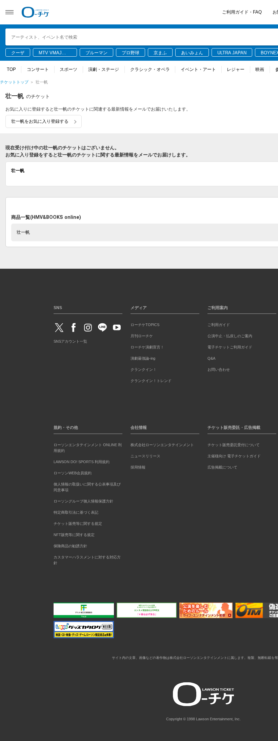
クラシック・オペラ (150, 69)
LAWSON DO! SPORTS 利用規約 (82, 462)
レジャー (235, 69)
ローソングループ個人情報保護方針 (83, 501)
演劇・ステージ (103, 69)
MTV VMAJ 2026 (50, 53)
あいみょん (192, 52)
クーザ (17, 52)
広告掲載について (222, 467)
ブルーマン (96, 52)
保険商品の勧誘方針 (70, 546)
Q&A (211, 358)
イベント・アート (198, 69)
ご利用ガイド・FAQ (242, 12)
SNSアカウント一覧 (70, 341)
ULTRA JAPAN (231, 52)
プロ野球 (130, 52)
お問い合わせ (218, 369)
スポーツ (68, 69)
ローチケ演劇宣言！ (147, 347)
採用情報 (138, 467)
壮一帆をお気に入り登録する (39, 121)
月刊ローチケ (142, 336)
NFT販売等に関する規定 (74, 535)
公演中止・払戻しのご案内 (229, 336)
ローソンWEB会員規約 (73, 473)
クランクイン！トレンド (151, 381)
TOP (11, 69)
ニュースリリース (145, 456)
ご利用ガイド (218, 325)
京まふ (160, 52)
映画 (259, 69)
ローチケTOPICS (145, 325)
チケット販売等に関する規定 (78, 523)
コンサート (38, 69)
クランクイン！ (144, 369)
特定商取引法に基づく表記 (76, 512)
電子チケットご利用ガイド (229, 347)
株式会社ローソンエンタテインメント (162, 445)
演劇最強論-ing (143, 358)
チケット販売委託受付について (233, 445)
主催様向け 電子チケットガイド (234, 456)
